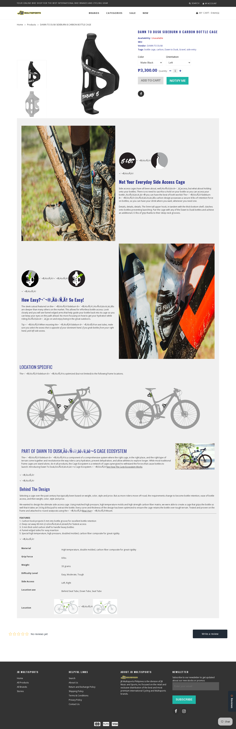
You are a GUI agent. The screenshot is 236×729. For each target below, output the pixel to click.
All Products (23, 682)
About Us (73, 682)
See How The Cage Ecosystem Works (124, 466)
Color (141, 56)
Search (72, 678)
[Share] (141, 94)
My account (210, 3)
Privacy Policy (75, 699)
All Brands (22, 686)
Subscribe (184, 699)
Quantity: (163, 70)
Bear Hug (86, 510)
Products (31, 24)
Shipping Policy (76, 691)
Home (20, 24)
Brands (94, 13)
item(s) (209, 12)
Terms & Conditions (78, 695)
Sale (132, 13)
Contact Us (74, 704)
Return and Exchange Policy (82, 686)
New (146, 13)
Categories (114, 13)
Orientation (172, 56)
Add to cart (151, 80)
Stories (20, 691)
